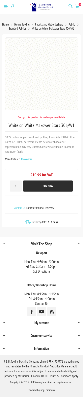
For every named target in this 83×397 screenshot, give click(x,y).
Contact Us (19, 208)
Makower (26, 159)
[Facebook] (31, 311)
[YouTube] (41, 311)
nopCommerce (47, 390)
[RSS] (51, 311)
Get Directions (41, 271)
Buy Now (48, 186)
